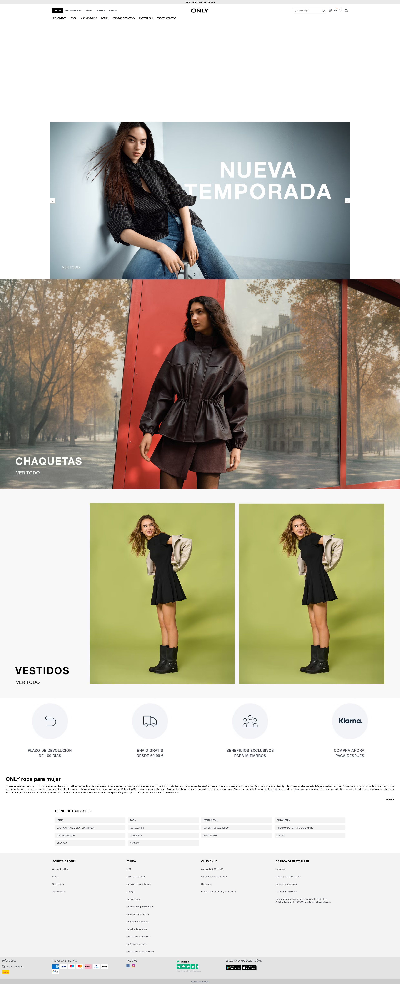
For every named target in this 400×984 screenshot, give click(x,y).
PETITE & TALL (210, 820)
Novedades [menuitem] (59, 18)
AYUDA (131, 861)
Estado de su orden (136, 876)
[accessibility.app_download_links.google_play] (233, 970)
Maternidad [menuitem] (146, 18)
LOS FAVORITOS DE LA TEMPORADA (75, 827)
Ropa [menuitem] (73, 18)
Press (55, 876)
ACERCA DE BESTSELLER (292, 861)
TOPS (133, 820)
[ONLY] (200, 11)
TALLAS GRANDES (66, 835)
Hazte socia (206, 883)
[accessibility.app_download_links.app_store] (249, 970)
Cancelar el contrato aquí (139, 883)
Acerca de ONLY (64, 861)
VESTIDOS (62, 843)
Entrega (130, 891)
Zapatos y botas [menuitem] (166, 18)
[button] (200, 2)
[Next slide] (347, 201)
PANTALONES (137, 827)
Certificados (58, 883)
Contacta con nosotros (138, 913)
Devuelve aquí (133, 898)
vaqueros (277, 789)
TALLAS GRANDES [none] (73, 10)
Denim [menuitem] (104, 18)
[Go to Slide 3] (205, 274)
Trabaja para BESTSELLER (288, 876)
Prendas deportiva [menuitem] (123, 18)
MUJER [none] (58, 10)
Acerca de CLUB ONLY (212, 868)
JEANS (60, 820)
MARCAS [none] (113, 10)
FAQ (129, 868)
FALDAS (281, 835)
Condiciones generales (138, 921)
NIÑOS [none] (89, 10)
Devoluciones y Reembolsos (140, 906)
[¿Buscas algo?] (324, 10)
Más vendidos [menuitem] (89, 18)
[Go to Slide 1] (195, 274)
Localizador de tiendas (286, 891)
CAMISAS (134, 843)
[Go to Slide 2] (200, 274)
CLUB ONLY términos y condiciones (218, 891)
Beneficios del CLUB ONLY (214, 876)
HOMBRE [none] (100, 10)
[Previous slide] (52, 201)
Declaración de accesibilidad (140, 951)
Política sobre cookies (137, 943)
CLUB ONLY (209, 861)
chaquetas (299, 789)
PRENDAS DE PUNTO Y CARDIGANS (295, 827)
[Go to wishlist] (340, 10)
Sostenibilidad (59, 891)
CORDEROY (136, 835)
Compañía (280, 868)
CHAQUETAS (283, 820)
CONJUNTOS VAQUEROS (216, 827)
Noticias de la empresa (286, 883)
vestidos (268, 789)
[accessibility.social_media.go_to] (128, 966)
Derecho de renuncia (137, 928)
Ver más (390, 799)
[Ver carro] (346, 10)
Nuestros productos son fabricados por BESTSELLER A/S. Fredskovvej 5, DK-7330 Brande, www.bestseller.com (303, 900)
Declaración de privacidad (139, 936)
